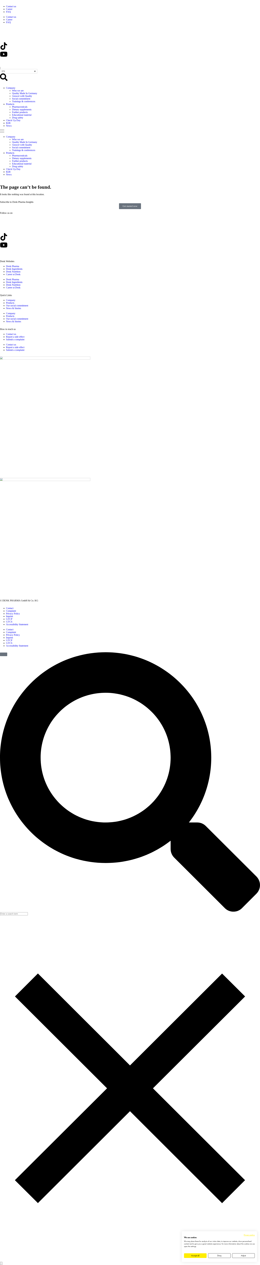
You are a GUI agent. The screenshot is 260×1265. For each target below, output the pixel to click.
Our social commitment (17, 305)
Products (10, 104)
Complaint (11, 611)
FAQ (8, 12)
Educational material (21, 115)
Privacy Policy (13, 613)
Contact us (11, 6)
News (9, 125)
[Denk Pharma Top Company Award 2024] (45, 358)
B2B (8, 123)
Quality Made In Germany (24, 93)
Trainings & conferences (23, 101)
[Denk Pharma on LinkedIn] (4, 30)
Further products (20, 112)
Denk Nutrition (13, 271)
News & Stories (13, 308)
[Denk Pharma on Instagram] (4, 62)
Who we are (18, 90)
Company (10, 88)
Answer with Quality (22, 96)
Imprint (9, 616)
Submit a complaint (15, 339)
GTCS (9, 621)
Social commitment (21, 98)
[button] (18, 71)
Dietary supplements (21, 109)
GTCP (9, 619)
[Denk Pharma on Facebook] (4, 38)
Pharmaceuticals (19, 107)
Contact (9, 608)
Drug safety (17, 117)
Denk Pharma (12, 266)
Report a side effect (15, 337)
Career (9, 9)
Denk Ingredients (14, 269)
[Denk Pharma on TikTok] (4, 46)
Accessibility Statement (17, 624)
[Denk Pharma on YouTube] (4, 54)
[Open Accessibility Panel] (1, 1263)
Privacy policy (249, 1235)
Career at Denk (13, 274)
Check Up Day (13, 120)
